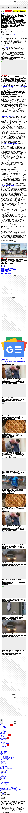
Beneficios (3, 793)
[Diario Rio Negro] (7, 799)
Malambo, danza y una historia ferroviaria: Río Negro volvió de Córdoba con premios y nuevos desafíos (13, 547)
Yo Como (3, 752)
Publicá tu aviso (4, 782)
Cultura (2, 741)
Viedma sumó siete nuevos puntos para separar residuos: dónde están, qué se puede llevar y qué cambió (13, 581)
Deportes (3, 739)
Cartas (3, 761)
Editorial (3, 755)
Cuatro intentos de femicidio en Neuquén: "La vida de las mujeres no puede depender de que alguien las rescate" (13, 652)
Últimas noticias (5, 7)
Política (3, 14)
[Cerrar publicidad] (1, 720)
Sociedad (3, 746)
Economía (3, 731)
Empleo (2, 781)
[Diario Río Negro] (3, 11)
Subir (3, 797)
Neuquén (13, 7)
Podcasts (3, 765)
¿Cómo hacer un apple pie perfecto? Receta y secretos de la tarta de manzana (13, 435)
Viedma (2, 778)
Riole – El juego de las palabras (9, 787)
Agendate (4, 738)
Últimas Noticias (6, 725)
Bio (2, 750)
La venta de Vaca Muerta (9, 143)
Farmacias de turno (6, 786)
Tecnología (4, 751)
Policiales (3, 763)
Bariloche (23, 7)
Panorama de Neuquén (7, 756)
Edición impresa (5, 770)
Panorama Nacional (6, 760)
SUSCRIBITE (19, 11)
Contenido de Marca (6, 768)
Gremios (3, 727)
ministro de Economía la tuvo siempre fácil (13, 86)
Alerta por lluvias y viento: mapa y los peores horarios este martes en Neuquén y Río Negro (14, 564)
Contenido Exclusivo (6, 767)
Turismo (2, 732)
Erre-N (3, 742)
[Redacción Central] (1, 28)
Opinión (2, 753)
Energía (2, 730)
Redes (2, 736)
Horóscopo (4, 748)
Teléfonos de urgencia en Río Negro (10, 789)
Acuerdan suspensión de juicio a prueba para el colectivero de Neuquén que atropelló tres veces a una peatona (13, 617)
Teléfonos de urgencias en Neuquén (10, 791)
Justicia (3, 728)
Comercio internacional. (9, 185)
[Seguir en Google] (1, 45)
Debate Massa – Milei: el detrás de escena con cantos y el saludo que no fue (13, 78)
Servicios (3, 733)
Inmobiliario (3, 766)
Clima (2, 747)
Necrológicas (4, 783)
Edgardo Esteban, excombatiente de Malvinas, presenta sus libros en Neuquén (13, 600)
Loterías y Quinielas (6, 784)
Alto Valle (3, 773)
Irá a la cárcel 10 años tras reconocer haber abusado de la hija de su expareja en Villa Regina (13, 400)
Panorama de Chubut (7, 758)
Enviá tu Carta (5, 762)
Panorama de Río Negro (8, 757)
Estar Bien (4, 745)
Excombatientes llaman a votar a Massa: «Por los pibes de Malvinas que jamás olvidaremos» (14, 261)
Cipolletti (2, 777)
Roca (18, 7)
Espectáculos (5, 743)
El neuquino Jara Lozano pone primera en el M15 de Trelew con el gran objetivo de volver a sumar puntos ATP (13, 418)
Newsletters (5, 735)
